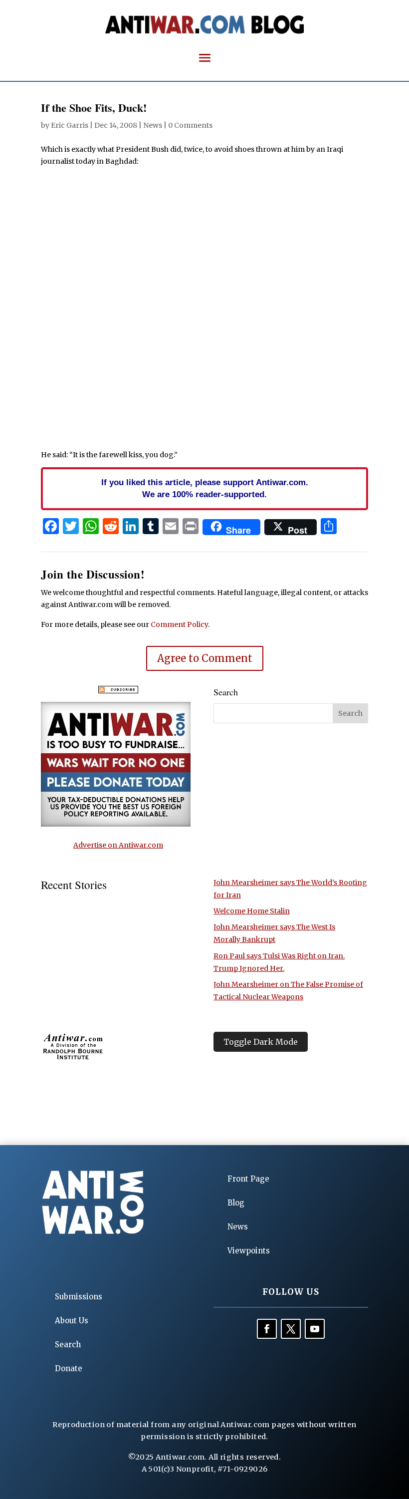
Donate (68, 1368)
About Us (71, 1320)
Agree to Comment (204, 658)
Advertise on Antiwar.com (118, 845)
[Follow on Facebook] (267, 1329)
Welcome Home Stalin (251, 910)
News (152, 125)
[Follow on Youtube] (315, 1329)
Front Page (248, 1179)
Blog (235, 1202)
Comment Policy (179, 624)
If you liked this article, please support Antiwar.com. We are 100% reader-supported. (204, 488)
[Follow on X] (291, 1329)
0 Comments (190, 125)
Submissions (78, 1296)
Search (68, 1344)
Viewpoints (248, 1250)
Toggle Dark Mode (260, 1042)
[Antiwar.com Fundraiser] (116, 824)
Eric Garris (69, 125)
